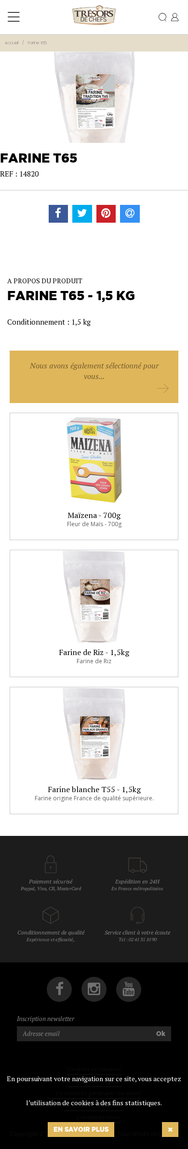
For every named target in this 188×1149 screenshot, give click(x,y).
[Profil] (174, 18)
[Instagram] (94, 989)
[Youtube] (128, 989)
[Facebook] (59, 989)
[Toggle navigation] (13, 17)
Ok (160, 1033)
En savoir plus (81, 1129)
